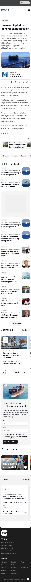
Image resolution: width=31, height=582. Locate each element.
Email (4, 427)
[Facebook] (12, 82)
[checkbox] (3, 436)
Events (13, 570)
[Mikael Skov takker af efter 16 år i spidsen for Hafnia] (15, 251)
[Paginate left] (3, 355)
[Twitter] (19, 82)
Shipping (4, 562)
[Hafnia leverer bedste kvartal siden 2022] (15, 264)
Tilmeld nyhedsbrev (10, 442)
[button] (28, 138)
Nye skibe (14, 562)
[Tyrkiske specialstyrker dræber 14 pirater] (15, 183)
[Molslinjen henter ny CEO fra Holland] (15, 290)
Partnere (23, 562)
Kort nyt (13, 565)
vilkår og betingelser (21, 436)
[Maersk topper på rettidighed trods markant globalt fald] (15, 277)
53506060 (9, 551)
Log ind (15, 2)
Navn (4, 420)
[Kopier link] (27, 82)
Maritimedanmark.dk (16, 76)
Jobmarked (14, 573)
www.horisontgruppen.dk (8, 553)
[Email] (23, 82)
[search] (24, 10)
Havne (3, 573)
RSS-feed (24, 565)
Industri (3, 565)
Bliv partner (24, 2)
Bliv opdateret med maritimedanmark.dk (14, 579)
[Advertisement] (15, 203)
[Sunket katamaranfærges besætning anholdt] (15, 171)
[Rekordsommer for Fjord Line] (15, 302)
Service (3, 567)
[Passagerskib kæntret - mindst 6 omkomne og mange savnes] (15, 236)
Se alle (24, 330)
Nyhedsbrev (24, 567)
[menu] (29, 10)
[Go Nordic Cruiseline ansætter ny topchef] (15, 314)
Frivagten (14, 567)
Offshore (3, 570)
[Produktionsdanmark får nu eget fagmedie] (13, 145)
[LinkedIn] (15, 82)
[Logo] (5, 10)
